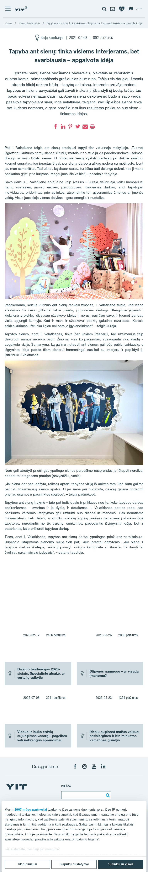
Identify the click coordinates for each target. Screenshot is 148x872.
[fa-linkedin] (63, 126)
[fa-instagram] (84, 766)
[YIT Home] (21, 8)
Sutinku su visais (120, 864)
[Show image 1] (46, 592)
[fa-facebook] (55, 126)
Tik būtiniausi (27, 864)
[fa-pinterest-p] (70, 126)
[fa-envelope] (84, 126)
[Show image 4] (129, 608)
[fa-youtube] (94, 766)
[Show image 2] (115, 583)
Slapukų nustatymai (74, 864)
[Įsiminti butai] (121, 9)
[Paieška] (107, 795)
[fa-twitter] (77, 126)
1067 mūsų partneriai (30, 809)
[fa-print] (92, 126)
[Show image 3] (101, 608)
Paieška (66, 786)
